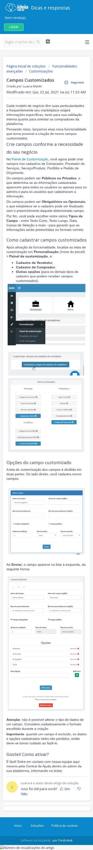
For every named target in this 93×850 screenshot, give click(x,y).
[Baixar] (37, 433)
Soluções (37, 825)
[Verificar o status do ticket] (48, 41)
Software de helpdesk (36, 840)
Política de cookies (64, 825)
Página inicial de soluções (26, 66)
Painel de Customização (30, 159)
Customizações (41, 71)
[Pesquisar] (38, 42)
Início (18, 825)
